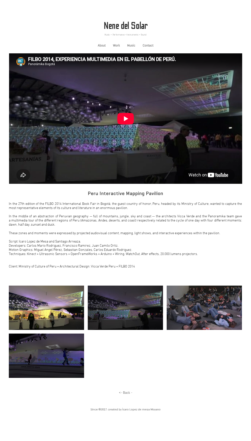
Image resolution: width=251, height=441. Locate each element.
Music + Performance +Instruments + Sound (125, 34)
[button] (46, 308)
